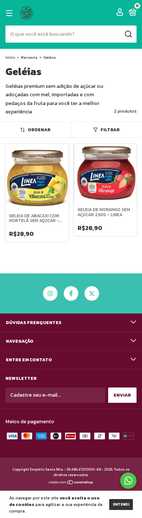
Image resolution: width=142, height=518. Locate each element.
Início (10, 57)
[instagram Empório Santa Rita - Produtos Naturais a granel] (50, 293)
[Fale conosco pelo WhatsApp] (128, 480)
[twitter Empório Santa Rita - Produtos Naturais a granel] (91, 293)
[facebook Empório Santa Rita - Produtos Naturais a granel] (71, 293)
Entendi (121, 504)
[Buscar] (128, 34)
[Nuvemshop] (71, 483)
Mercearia (29, 57)
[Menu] (10, 13)
